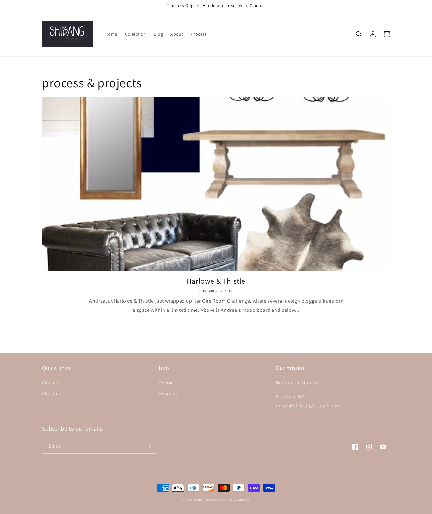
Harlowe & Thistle (216, 281)
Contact (50, 382)
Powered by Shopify (234, 500)
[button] (359, 34)
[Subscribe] (149, 446)
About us (51, 393)
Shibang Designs (206, 500)
